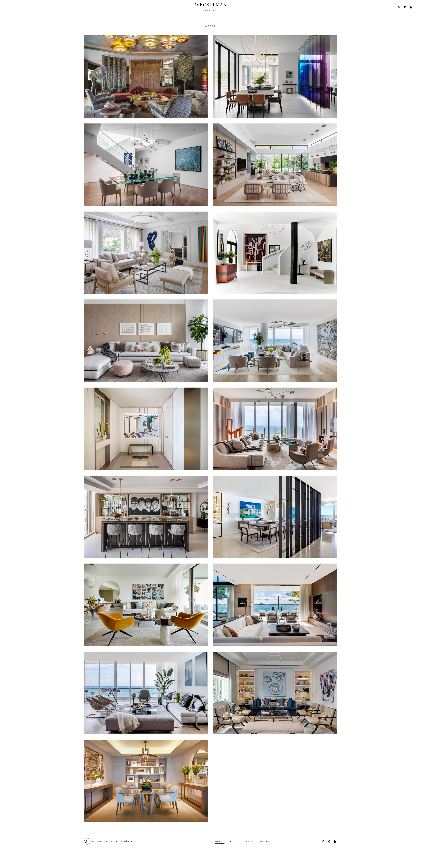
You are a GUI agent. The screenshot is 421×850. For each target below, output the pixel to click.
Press (249, 841)
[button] (9, 7)
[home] (210, 7)
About (234, 841)
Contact (265, 841)
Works (219, 841)
